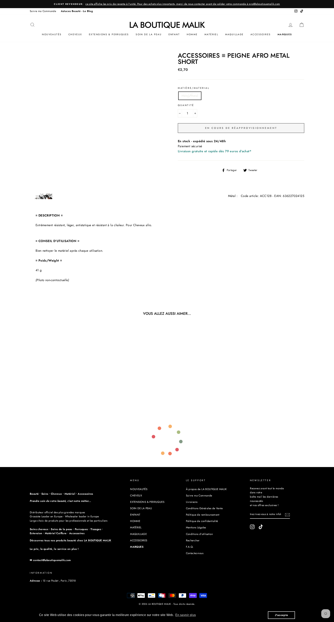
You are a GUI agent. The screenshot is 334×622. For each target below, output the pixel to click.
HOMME (192, 34)
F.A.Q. (190, 547)
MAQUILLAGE (234, 34)
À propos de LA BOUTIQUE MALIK (206, 489)
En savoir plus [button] (185, 615)
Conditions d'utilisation (199, 534)
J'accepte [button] (281, 615)
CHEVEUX (75, 34)
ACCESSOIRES (260, 34)
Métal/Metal (189, 95)
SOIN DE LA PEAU (149, 34)
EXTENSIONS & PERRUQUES (109, 34)
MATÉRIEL (211, 34)
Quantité (186, 105)
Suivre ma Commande (43, 11)
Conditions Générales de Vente (204, 508)
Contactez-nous (195, 553)
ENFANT (174, 34)
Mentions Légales (196, 527)
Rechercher (193, 540)
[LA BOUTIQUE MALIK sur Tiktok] (260, 526)
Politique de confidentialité (202, 521)
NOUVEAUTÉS (51, 34)
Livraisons (192, 502)
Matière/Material (194, 88)
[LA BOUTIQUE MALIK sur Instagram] (252, 526)
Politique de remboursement (202, 515)
